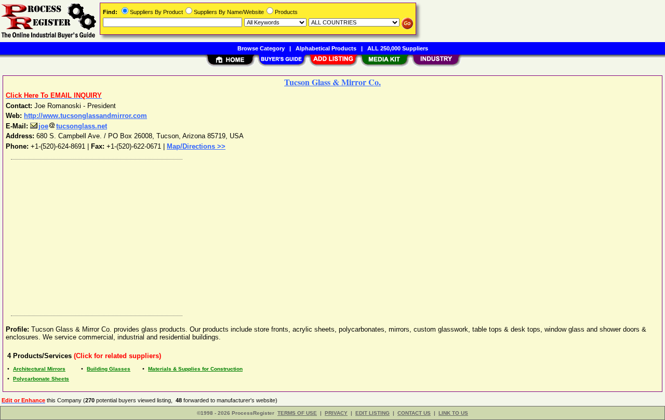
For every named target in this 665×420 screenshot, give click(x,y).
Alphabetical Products (326, 48)
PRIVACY (336, 413)
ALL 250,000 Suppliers (397, 48)
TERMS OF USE (297, 413)
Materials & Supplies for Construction (195, 369)
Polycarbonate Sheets (41, 379)
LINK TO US (453, 413)
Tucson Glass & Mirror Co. (332, 82)
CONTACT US (414, 413)
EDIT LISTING (372, 413)
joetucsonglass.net (72, 126)
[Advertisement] (318, 235)
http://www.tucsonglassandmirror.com (85, 116)
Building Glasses (108, 369)
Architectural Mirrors (39, 369)
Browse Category (261, 48)
